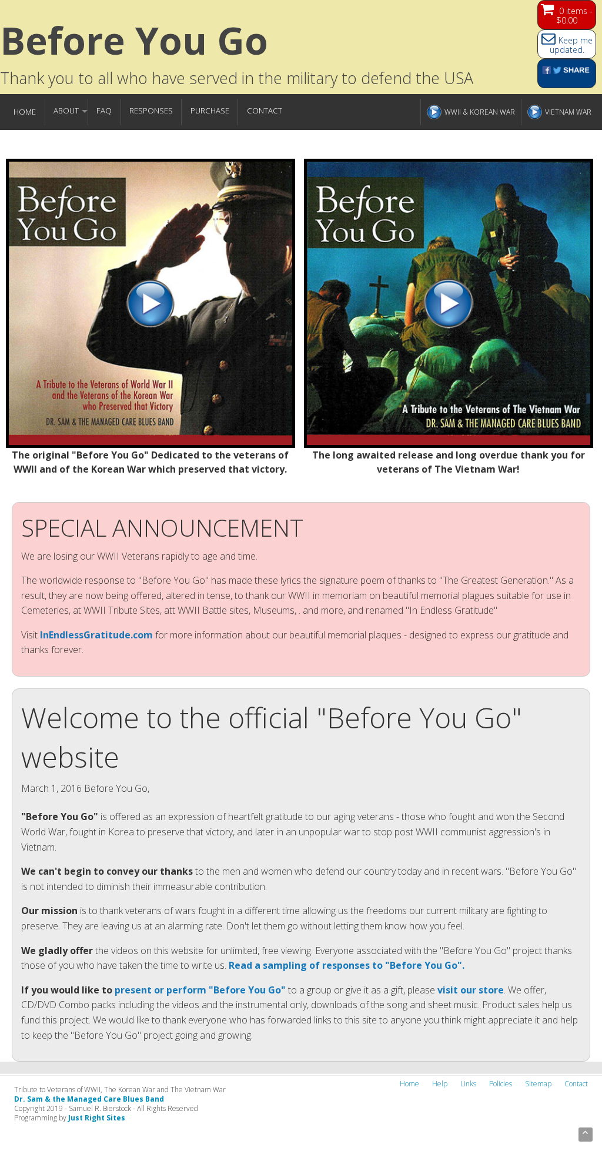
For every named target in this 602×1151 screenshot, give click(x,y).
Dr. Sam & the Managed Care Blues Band (89, 1099)
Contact (264, 110)
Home (25, 111)
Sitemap (538, 1084)
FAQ (104, 110)
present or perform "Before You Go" (200, 989)
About (66, 110)
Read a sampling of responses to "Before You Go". (346, 965)
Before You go (134, 40)
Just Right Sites (96, 1118)
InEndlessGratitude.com (96, 634)
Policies (500, 1084)
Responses (151, 110)
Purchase (209, 110)
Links (468, 1084)
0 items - (574, 15)
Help (439, 1084)
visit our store (470, 989)
